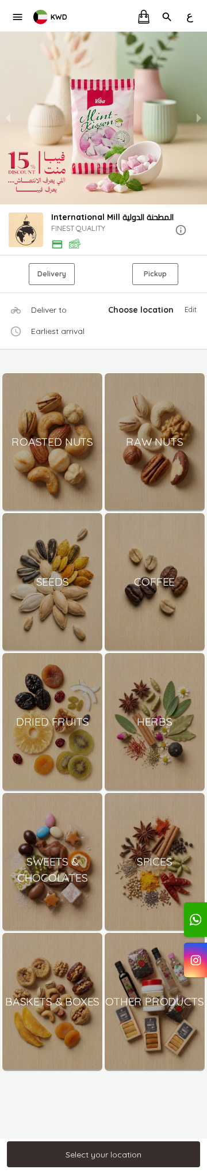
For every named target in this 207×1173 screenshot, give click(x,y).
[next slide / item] (199, 118)
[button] (103, 230)
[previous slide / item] (8, 118)
